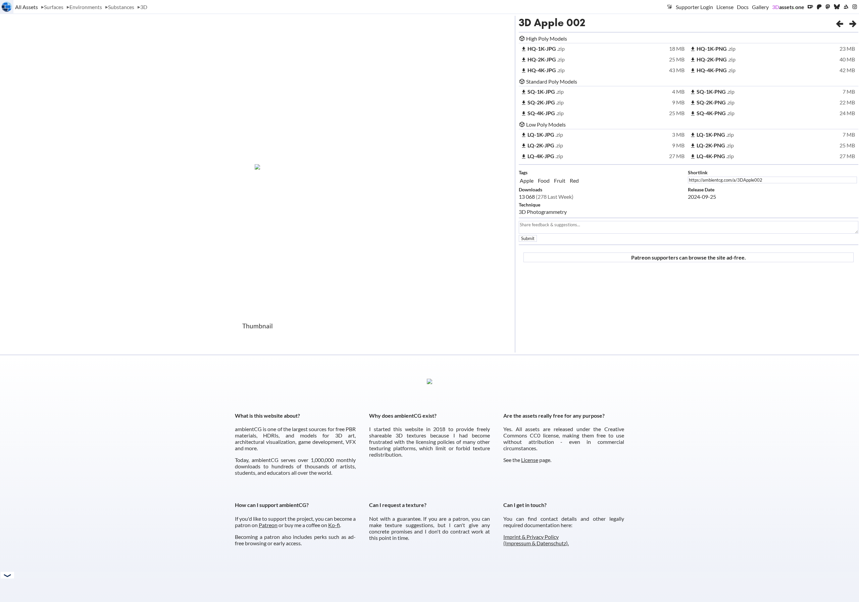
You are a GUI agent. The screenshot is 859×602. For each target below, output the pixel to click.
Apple (527, 180)
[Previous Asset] (839, 22)
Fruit (559, 180)
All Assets (26, 7)
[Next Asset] (853, 22)
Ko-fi (334, 525)
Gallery (760, 7)
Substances (121, 7)
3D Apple (541, 22)
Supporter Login (694, 7)
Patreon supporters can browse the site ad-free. (688, 257)
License (725, 7)
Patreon (268, 525)
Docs (743, 7)
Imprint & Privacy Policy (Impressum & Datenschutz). (536, 540)
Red (574, 180)
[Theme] (669, 6)
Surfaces (53, 7)
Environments (85, 7)
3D (143, 7)
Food (544, 180)
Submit (528, 238)
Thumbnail (257, 326)
